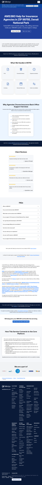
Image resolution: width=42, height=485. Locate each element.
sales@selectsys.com (6, 389)
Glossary (15, 306)
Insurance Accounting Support (29, 416)
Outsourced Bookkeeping (7, 378)
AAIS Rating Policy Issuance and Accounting (29, 452)
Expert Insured (14, 396)
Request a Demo (16, 479)
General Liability (22, 426)
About (35, 438)
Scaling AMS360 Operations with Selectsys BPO (18, 143)
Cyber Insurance (22, 437)
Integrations (21, 400)
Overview (13, 388)
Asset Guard (21, 465)
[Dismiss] (39, 6)
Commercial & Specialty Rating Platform (15, 393)
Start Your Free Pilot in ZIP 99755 (21, 321)
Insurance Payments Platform (13, 406)
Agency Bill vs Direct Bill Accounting (21, 411)
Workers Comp (22, 428)
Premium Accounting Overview (21, 391)
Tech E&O (21, 441)
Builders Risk (21, 443)
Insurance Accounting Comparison (21, 419)
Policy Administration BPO (14, 445)
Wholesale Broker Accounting (21, 406)
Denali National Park (21, 378)
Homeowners (21, 450)
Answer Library (36, 427)
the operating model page (23, 310)
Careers (35, 440)
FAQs (35, 429)
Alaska (14, 378)
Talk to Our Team (26, 31)
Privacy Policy (4, 476)
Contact (35, 442)
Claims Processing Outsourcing (14, 450)
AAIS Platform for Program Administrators (30, 441)
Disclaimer (7, 477)
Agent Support (33, 248)
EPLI (20, 439)
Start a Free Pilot (16, 31)
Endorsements (36, 394)
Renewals (28, 398)
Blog (35, 431)
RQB (12, 390)
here (27, 55)
